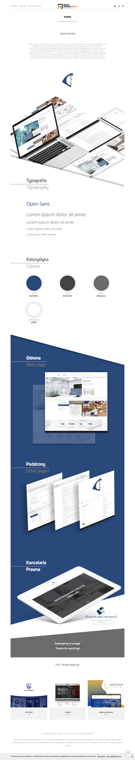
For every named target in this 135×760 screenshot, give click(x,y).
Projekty (14, 6)
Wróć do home (34, 6)
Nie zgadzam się (114, 756)
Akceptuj (101, 756)
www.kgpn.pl (70, 665)
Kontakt (23, 6)
